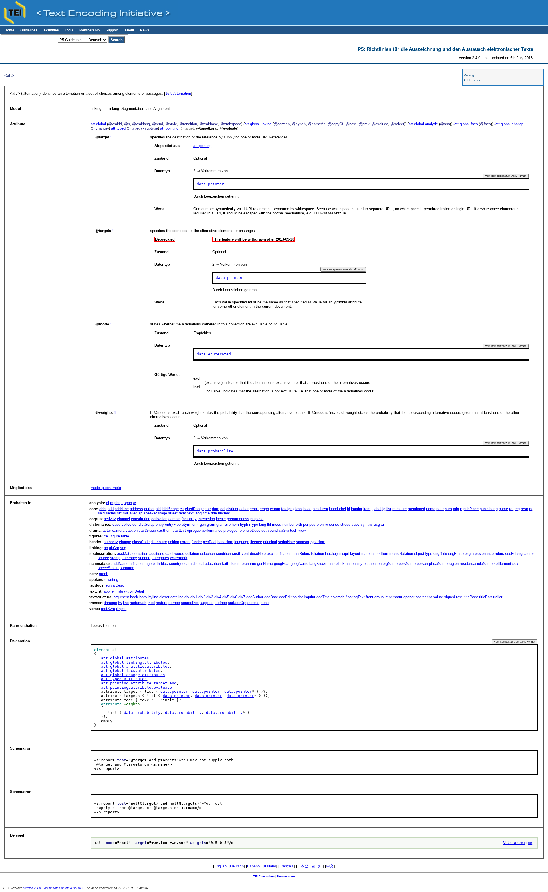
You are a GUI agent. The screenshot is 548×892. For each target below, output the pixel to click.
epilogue (194, 530)
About (129, 30)
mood (276, 524)
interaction (206, 519)
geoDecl (209, 542)
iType (253, 524)
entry (160, 524)
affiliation (137, 563)
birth (156, 563)
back (134, 597)
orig (456, 509)
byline (153, 597)
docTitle (322, 597)
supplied (206, 603)
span (128, 503)
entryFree (173, 524)
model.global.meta (106, 488)
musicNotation (401, 553)
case (116, 524)
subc (356, 524)
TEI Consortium (264, 876)
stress (345, 524)
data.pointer (210, 184)
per (305, 524)
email (254, 509)
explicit (273, 553)
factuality (189, 519)
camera (118, 530)
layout (355, 553)
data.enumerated (214, 354)
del (222, 509)
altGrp (114, 548)
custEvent (240, 553)
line (126, 603)
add (111, 509)
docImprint (306, 597)
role (242, 530)
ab (106, 548)
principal (270, 542)
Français (286, 866)
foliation (317, 553)
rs (530, 509)
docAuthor (254, 597)
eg (108, 585)
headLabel (337, 509)
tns (370, 524)
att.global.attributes (125, 658)
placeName (438, 563)
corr (208, 509)
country (175, 563)
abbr (102, 509)
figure (115, 536)
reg (517, 509)
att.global (98, 124)
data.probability (215, 451)
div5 (225, 597)
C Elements (472, 80)
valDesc (117, 585)
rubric (499, 553)
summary (129, 558)
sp (140, 513)
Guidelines (28, 30)
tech (293, 530)
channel (123, 519)
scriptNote (286, 542)
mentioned (416, 509)
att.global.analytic (423, 124)
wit (126, 591)
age (149, 563)
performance (212, 530)
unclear (224, 513)
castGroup (147, 530)
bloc (164, 563)
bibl (158, 509)
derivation (159, 519)
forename (248, 563)
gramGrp (223, 524)
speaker (150, 513)
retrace (174, 603)
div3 (209, 597)
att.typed (118, 128)
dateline (176, 597)
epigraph (337, 597)
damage (110, 603)
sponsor (302, 542)
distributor (159, 542)
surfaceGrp (237, 603)
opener (408, 597)
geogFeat (281, 563)
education (213, 563)
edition (173, 542)
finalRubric (301, 553)
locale (221, 519)
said (101, 513)
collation (192, 553)
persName (407, 563)
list (388, 509)
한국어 (317, 866)
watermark (178, 558)
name (430, 509)
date (215, 509)
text (459, 597)
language (241, 542)
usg (377, 524)
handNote (225, 542)
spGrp (284, 530)
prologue (230, 530)
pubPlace (471, 509)
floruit (234, 563)
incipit (344, 553)
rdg (120, 591)
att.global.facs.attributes (130, 671)
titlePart (485, 597)
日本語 (302, 866)
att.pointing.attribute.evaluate (136, 687)
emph (264, 509)
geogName (299, 563)
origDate (440, 553)
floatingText (355, 597)
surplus (253, 603)
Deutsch (237, 866)
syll (363, 524)
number (288, 524)
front (369, 597)
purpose (256, 519)
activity (110, 519)
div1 (193, 597)
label (377, 509)
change (125, 542)
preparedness (238, 519)
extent (185, 542)
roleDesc (253, 530)
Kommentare (286, 876)
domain (174, 519)
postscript (424, 597)
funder (197, 542)
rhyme (121, 609)
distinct (232, 509)
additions (156, 553)
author (149, 509)
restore (161, 603)
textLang (194, 513)
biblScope (170, 509)
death (187, 563)
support (144, 558)
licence (256, 542)
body (143, 597)
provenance (484, 553)
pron (320, 524)
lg (383, 509)
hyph (244, 524)
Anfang (469, 75)
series (111, 513)
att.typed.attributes (124, 679)
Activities (51, 30)
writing (113, 579)
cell (107, 536)
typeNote (317, 542)
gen (203, 524)
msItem (382, 553)
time (206, 513)
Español (254, 866)
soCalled (130, 513)
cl (107, 503)
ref (511, 509)
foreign (286, 509)
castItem (164, 530)
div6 (233, 597)
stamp (115, 558)
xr (382, 524)
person (422, 563)
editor (244, 509)
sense (334, 524)
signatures (526, 553)
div (186, 597)
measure (399, 509)
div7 (241, 597)
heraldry (331, 553)
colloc (126, 524)
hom (235, 524)
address (136, 509)
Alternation (178, 93)
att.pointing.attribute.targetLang (138, 683)
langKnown (318, 563)
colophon (207, 553)
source (103, 558)
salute (438, 597)
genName (265, 563)
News (144, 30)
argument (121, 597)
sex (515, 563)
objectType (423, 553)
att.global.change (509, 124)
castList (179, 530)
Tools (69, 30)
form (195, 524)
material (367, 553)
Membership (89, 30)
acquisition (139, 553)
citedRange (194, 509)
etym (186, 524)
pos (312, 524)
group (379, 597)
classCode (141, 542)
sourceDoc (190, 603)
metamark (138, 603)
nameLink (336, 563)
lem (114, 591)
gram (211, 524)
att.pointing (169, 128)
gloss (297, 509)
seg (123, 548)
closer (164, 597)
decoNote (258, 553)
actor (107, 530)
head (307, 509)
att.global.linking (258, 124)
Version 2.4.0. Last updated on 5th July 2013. (53, 887)
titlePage (471, 597)
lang (262, 524)
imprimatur (393, 597)
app (107, 591)
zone (265, 603)
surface (221, 603)
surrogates (160, 558)
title (214, 513)
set (264, 530)
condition (223, 553)
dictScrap (146, 524)
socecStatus (108, 568)
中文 (330, 866)
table (125, 536)
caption (132, 530)
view (302, 530)
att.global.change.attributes (133, 675)
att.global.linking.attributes (134, 662)
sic (119, 513)
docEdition (288, 597)
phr (117, 503)
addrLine (122, 509)
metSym (108, 609)
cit (182, 509)
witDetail (137, 591)
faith (225, 563)
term (182, 513)
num (448, 509)
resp (524, 509)
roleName (485, 563)
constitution (140, 519)
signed (449, 597)
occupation (373, 563)
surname (127, 568)
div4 (217, 597)
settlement (502, 563)
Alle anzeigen (517, 843)
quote (503, 509)
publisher (487, 509)
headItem (320, 509)
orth (299, 524)
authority (111, 542)
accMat (123, 553)
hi (348, 509)
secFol (510, 553)
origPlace (456, 553)
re (326, 524)
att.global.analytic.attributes (135, 666)
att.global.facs (466, 124)
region (454, 563)
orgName (390, 563)
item (366, 509)
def (135, 524)
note (440, 509)
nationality (354, 563)
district (198, 563)
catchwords (174, 553)
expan (275, 509)
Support (112, 30)
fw (120, 603)
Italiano (270, 866)
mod (151, 603)
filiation (285, 553)
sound (273, 530)
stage (162, 513)
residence (468, 563)
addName (120, 563)
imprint (356, 509)
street (173, 513)
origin (469, 553)
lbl (269, 524)
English (220, 866)
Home (9, 30)
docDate (271, 597)
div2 (201, 597)
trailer (497, 597)
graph (103, 574)
